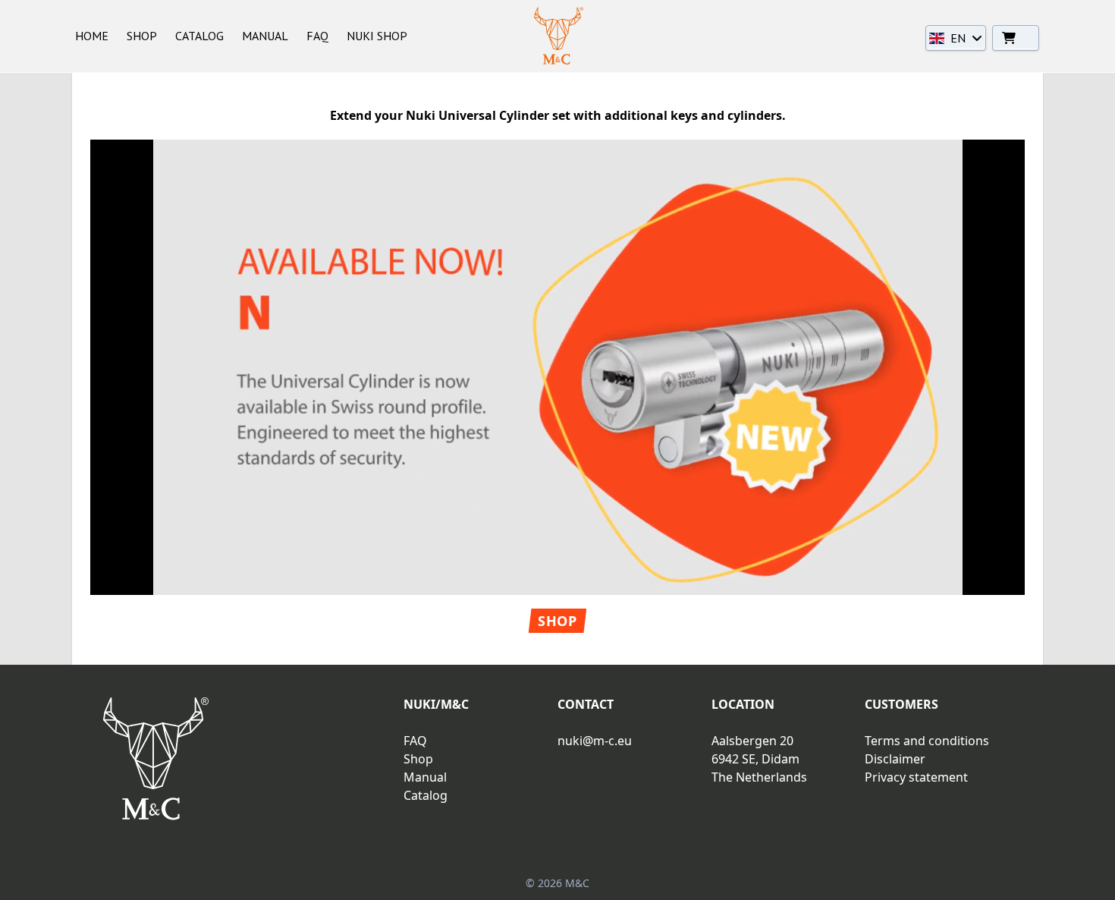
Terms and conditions (927, 740)
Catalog (199, 35)
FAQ (317, 35)
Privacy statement (916, 777)
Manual (265, 35)
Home (91, 35)
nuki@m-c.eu (595, 740)
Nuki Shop (377, 35)
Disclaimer (895, 759)
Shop (142, 35)
